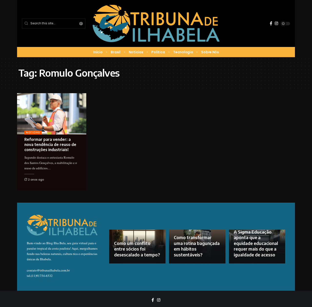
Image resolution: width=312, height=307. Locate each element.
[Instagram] (276, 23)
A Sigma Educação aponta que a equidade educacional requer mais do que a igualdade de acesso (256, 243)
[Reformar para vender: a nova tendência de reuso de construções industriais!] (51, 114)
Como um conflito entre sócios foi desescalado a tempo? (137, 248)
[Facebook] (271, 23)
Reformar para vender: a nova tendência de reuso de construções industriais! (50, 144)
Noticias (33, 132)
